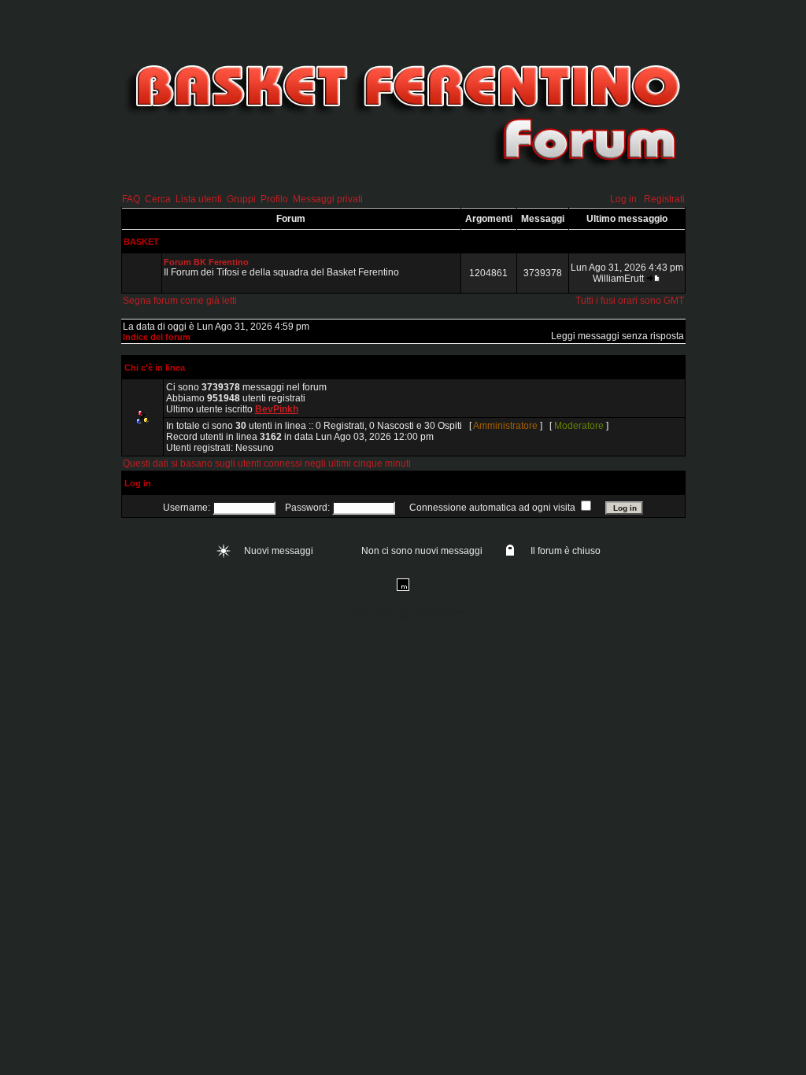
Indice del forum (156, 337)
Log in (623, 199)
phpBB (383, 611)
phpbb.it (403, 618)
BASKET (141, 241)
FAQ (131, 199)
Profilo (274, 199)
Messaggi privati (328, 199)
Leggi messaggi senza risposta (617, 336)
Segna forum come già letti (180, 300)
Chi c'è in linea (154, 367)
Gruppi (241, 199)
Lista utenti (199, 199)
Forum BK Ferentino (206, 262)
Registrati (664, 199)
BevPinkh (276, 409)
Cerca (158, 199)
